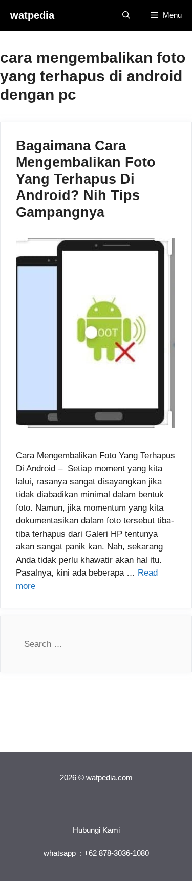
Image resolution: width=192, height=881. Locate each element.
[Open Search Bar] (126, 15)
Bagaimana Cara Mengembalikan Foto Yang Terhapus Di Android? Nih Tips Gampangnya (86, 179)
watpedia (32, 15)
